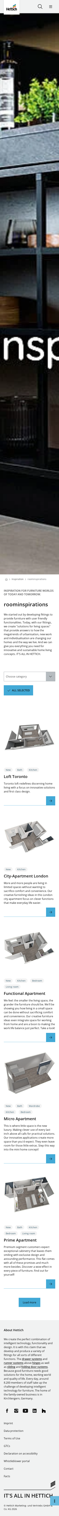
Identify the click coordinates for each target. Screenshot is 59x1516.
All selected (21, 690)
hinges (36, 1363)
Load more (29, 1302)
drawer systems (32, 1359)
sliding (11, 1367)
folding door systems (34, 1367)
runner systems (13, 1363)
